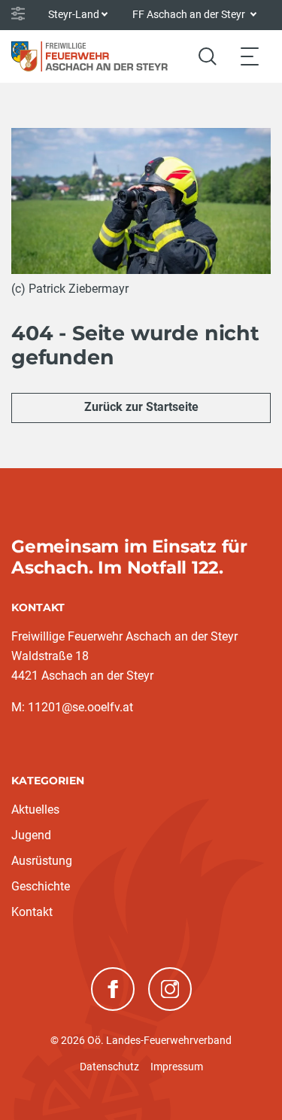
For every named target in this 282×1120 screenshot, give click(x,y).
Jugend (31, 835)
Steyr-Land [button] (73, 14)
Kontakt (32, 912)
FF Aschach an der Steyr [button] (189, 14)
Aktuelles (35, 809)
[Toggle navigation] (250, 56)
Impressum (176, 1067)
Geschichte (40, 886)
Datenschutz (109, 1067)
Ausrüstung (41, 861)
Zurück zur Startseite (141, 407)
